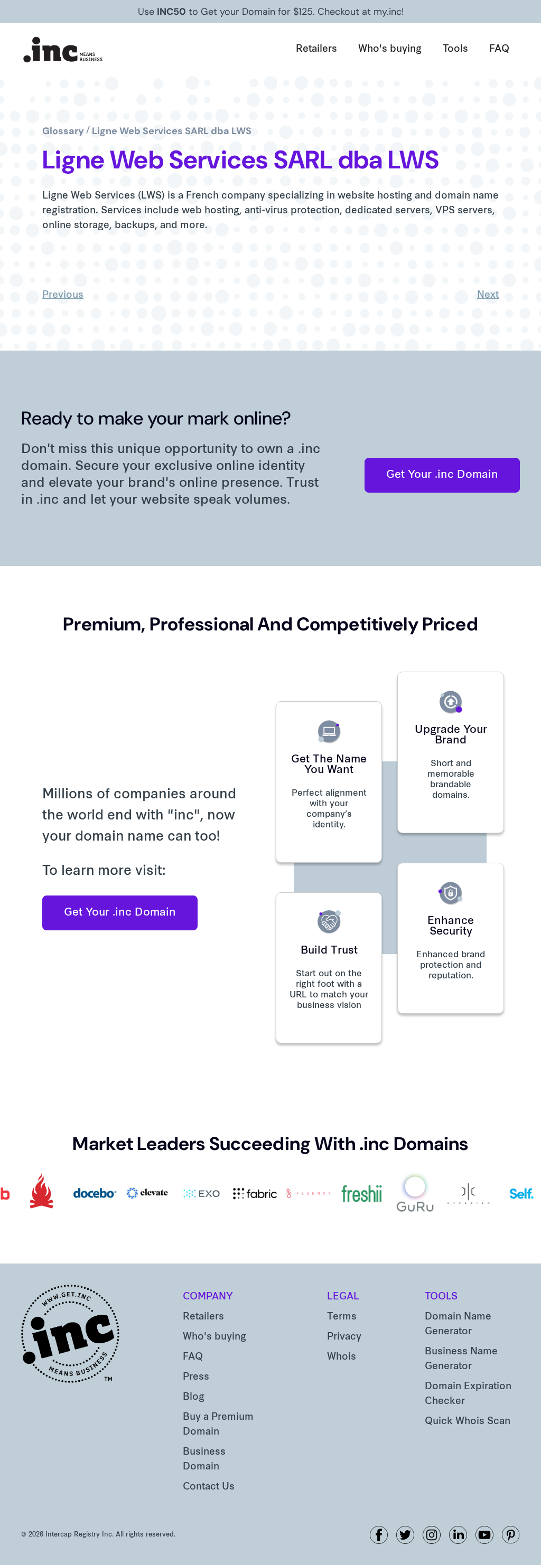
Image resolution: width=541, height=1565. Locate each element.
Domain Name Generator (458, 1324)
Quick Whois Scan (467, 1422)
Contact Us (209, 1487)
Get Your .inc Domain (442, 475)
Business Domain (204, 1459)
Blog (193, 1397)
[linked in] (458, 1535)
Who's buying (390, 49)
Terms (342, 1317)
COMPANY (208, 1297)
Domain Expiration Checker (468, 1394)
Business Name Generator (461, 1359)
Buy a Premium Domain (218, 1424)
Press (196, 1377)
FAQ (499, 49)
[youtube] (484, 1535)
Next (488, 295)
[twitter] (405, 1535)
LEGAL (343, 1297)
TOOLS (441, 1297)
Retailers (316, 49)
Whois (341, 1357)
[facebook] (379, 1535)
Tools (455, 49)
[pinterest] (511, 1535)
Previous (62, 295)
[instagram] (432, 1535)
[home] (63, 49)
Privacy (344, 1337)
